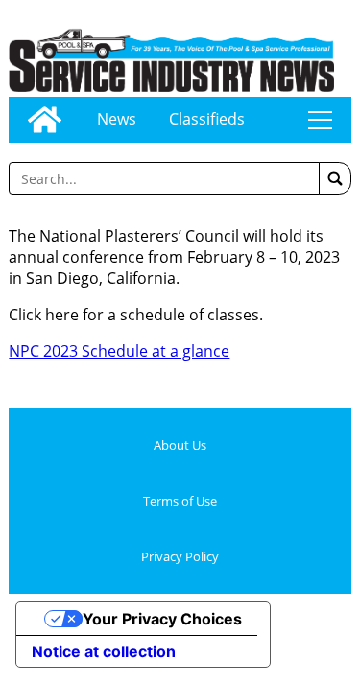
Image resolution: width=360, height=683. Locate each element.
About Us (180, 445)
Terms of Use (180, 500)
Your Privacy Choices (162, 618)
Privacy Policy (180, 556)
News (116, 119)
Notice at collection (104, 651)
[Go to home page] (44, 120)
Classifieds (207, 119)
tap (320, 119)
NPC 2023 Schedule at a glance (119, 351)
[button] (335, 178)
